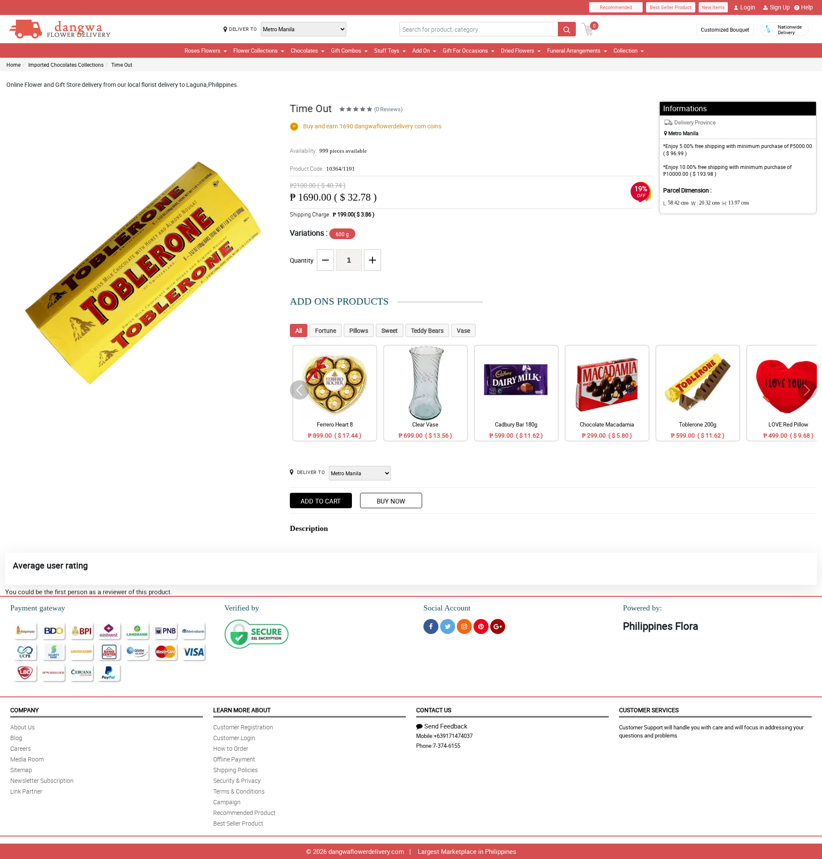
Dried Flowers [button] (517, 50)
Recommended (616, 7)
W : (705, 203)
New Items (713, 7)
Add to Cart (321, 501)
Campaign (227, 802)
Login (747, 7)
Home (13, 64)
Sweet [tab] (389, 330)
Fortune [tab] (325, 330)
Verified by (241, 608)
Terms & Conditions (239, 791)
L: (676, 203)
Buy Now (391, 501)
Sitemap (21, 770)
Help (807, 7)
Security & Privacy (237, 780)
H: (735, 203)
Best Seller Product (670, 7)
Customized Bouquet (725, 29)
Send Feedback (446, 726)
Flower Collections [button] (255, 50)
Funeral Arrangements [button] (574, 50)
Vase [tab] (463, 330)
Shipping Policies (235, 770)
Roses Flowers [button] (202, 50)
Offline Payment (234, 759)
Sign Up (780, 7)
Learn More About (242, 710)
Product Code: (322, 168)
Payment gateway (37, 608)
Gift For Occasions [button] (465, 50)
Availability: (328, 150)
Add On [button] (421, 50)
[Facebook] (430, 626)
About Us (22, 727)
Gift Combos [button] (346, 50)
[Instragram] (464, 626)
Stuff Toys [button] (386, 50)
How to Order (230, 748)
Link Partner (26, 791)
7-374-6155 (446, 745)
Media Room (27, 759)
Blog (16, 738)
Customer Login (234, 738)
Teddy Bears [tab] (427, 330)
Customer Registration (243, 727)
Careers (20, 748)
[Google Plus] (497, 626)
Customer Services (649, 710)
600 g (342, 234)
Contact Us (433, 710)
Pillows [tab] (358, 330)
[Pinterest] (481, 626)
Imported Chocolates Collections (66, 64)
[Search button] (567, 29)
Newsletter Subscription (42, 780)
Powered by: (642, 608)
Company (24, 710)
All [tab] (298, 330)
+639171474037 (453, 736)
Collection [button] (625, 50)
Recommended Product (244, 813)
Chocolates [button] (304, 50)
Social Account (447, 608)
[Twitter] (447, 626)
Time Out (121, 64)
